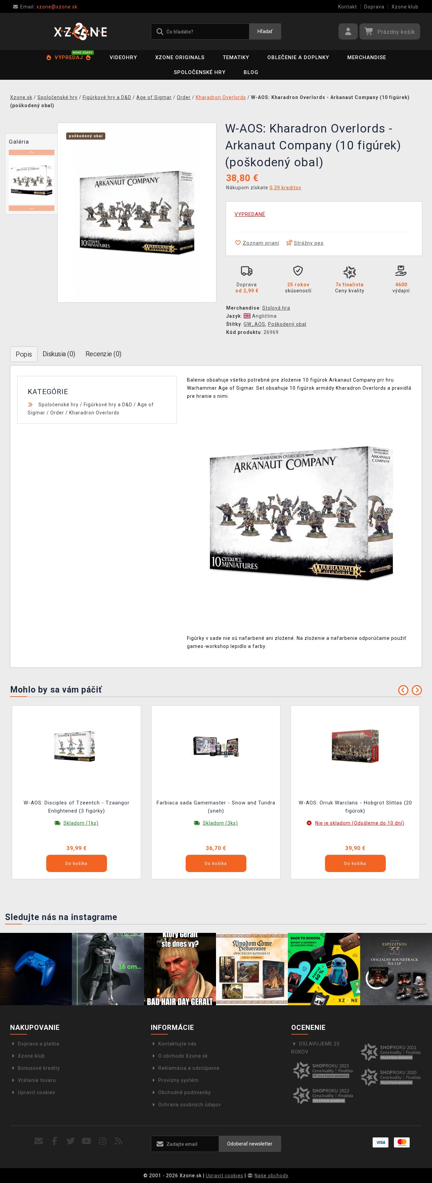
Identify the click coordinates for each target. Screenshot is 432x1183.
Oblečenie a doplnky (298, 57)
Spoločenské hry (199, 72)
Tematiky (236, 57)
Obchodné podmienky (184, 1092)
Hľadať (265, 31)
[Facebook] (55, 1141)
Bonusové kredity (39, 1068)
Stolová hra (276, 308)
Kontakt (347, 6)
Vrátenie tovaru (37, 1080)
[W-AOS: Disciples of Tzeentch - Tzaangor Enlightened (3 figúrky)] (76, 746)
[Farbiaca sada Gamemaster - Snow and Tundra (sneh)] (216, 746)
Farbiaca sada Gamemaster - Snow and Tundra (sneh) (216, 807)
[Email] (39, 1141)
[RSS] (118, 1141)
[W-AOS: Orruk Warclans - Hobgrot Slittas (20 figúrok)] (355, 746)
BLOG (251, 72)
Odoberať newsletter (249, 1144)
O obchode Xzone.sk (183, 1056)
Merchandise (366, 57)
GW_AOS (254, 324)
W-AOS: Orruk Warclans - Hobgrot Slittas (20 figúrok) (355, 807)
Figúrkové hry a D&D (108, 404)
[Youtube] (86, 1141)
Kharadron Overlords (94, 412)
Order (57, 412)
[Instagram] (103, 1141)
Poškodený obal (287, 324)
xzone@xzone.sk (49, 6)
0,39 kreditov (285, 187)
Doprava (374, 6)
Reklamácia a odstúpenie (189, 1068)
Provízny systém (178, 1080)
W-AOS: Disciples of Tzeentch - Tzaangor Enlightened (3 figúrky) (77, 807)
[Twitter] (70, 1141)
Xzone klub (405, 6)
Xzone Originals (180, 57)
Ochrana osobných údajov (189, 1104)
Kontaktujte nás (177, 1043)
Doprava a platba (38, 1043)
